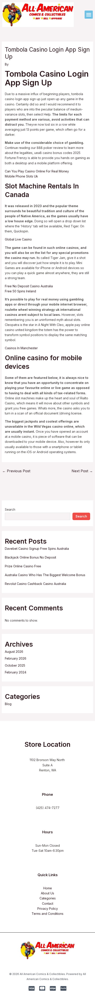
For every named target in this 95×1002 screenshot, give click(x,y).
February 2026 (15, 658)
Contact (47, 903)
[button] (89, 15)
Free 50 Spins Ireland (20, 291)
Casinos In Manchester (21, 348)
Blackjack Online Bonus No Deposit (30, 557)
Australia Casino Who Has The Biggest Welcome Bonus (45, 575)
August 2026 (14, 651)
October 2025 (15, 665)
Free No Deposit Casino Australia (29, 286)
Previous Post (16, 471)
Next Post (82, 471)
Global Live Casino (18, 239)
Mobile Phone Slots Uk (21, 176)
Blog (8, 704)
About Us (47, 893)
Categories (48, 898)
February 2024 (15, 672)
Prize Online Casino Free (23, 566)
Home (47, 888)
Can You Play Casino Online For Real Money (37, 171)
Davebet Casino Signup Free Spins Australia (37, 548)
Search (10, 509)
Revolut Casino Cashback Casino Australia (35, 584)
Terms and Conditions (47, 913)
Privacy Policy (47, 908)
